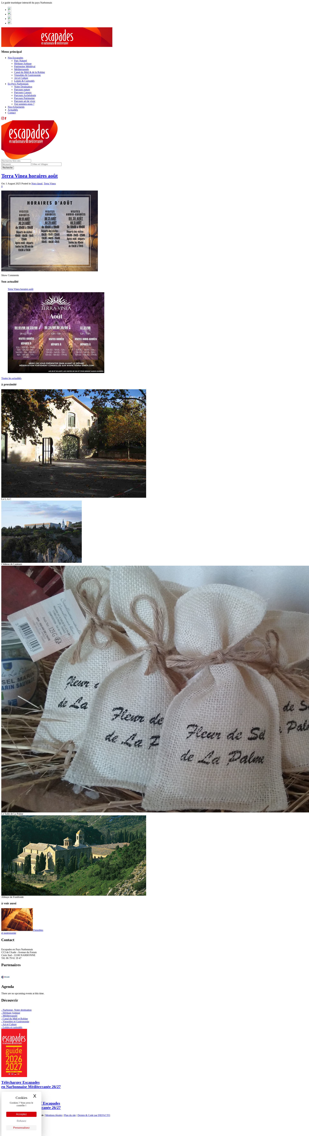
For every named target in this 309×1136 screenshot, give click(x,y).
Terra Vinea (50, 183)
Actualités (13, 109)
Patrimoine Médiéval (24, 66)
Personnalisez (21, 1127)
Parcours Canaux (23, 92)
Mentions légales (53, 1115)
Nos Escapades (15, 57)
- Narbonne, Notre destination (16, 1010)
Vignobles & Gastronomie (27, 75)
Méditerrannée (21, 69)
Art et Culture (21, 78)
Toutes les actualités (11, 378)
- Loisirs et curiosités (11, 1027)
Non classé (36, 183)
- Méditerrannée (9, 1015)
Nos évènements (16, 107)
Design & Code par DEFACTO (94, 1115)
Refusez (21, 1121)
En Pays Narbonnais (18, 83)
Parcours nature (22, 89)
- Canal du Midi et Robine (14, 1018)
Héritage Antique (23, 63)
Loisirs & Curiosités (24, 81)
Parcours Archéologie (25, 95)
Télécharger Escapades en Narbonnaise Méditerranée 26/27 (31, 1084)
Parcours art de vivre (24, 101)
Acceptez (21, 1114)
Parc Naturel (20, 60)
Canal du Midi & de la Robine (29, 72)
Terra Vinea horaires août (29, 176)
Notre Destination (23, 86)
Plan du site (70, 1115)
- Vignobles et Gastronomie (15, 1021)
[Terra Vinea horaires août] (56, 332)
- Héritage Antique (10, 1012)
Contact (12, 112)
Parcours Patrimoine (24, 98)
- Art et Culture (9, 1024)
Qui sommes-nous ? (24, 104)
